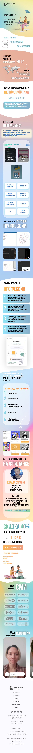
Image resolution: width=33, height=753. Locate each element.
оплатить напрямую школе (13, 548)
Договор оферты (16, 741)
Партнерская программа (16, 743)
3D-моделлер (16, 701)
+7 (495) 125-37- (15, 718)
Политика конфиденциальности (16, 738)
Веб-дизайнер (16, 704)
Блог (16, 707)
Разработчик (16, 692)
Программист (16, 695)
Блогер (16, 698)
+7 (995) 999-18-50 (16, 723)
